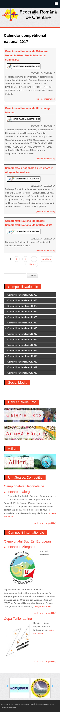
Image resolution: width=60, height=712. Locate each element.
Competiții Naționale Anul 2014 (22, 350)
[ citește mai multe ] (45, 99)
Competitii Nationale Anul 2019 (22, 322)
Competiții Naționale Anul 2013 (22, 356)
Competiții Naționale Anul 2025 (22, 306)
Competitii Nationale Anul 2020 (22, 317)
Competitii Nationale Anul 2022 (22, 311)
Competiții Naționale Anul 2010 (22, 373)
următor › (46, 259)
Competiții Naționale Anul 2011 (22, 367)
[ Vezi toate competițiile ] (44, 523)
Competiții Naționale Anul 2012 (22, 362)
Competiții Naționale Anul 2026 (22, 300)
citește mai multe (43, 606)
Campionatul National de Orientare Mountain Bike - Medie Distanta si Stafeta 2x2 (26, 55)
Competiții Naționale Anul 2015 (22, 345)
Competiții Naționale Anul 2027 (22, 295)
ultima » (32, 264)
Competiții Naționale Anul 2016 (22, 339)
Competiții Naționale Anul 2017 (22, 334)
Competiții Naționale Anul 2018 (22, 328)
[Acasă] (30, 20)
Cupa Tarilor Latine (18, 619)
